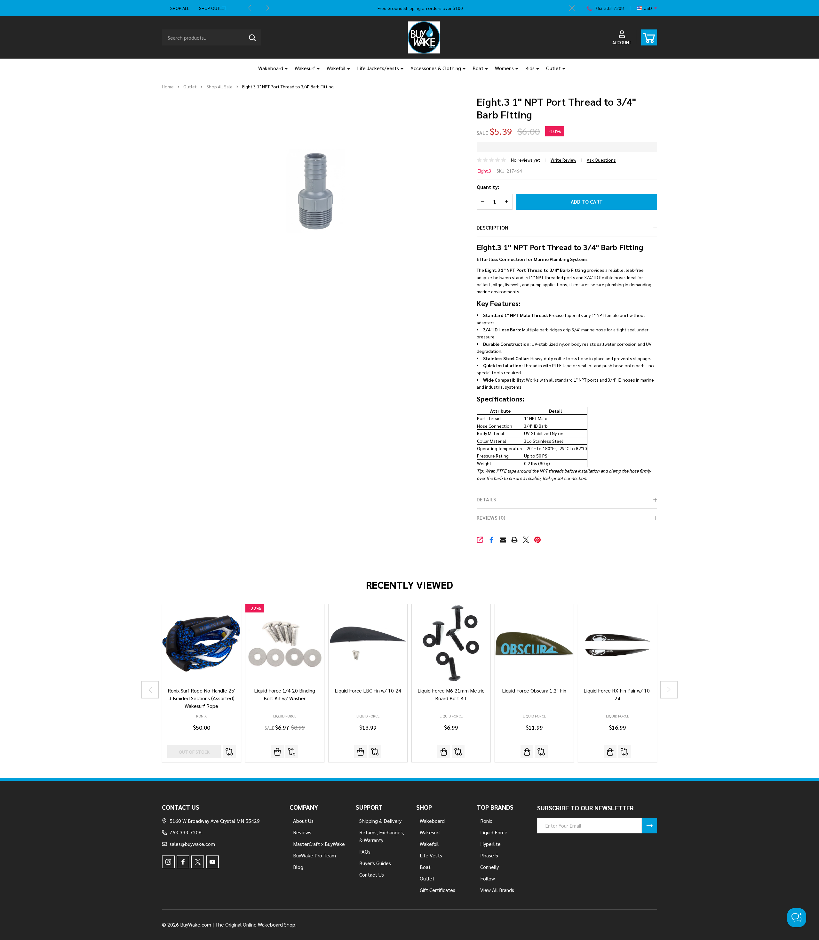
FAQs (364, 851)
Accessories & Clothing (435, 68)
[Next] (266, 8)
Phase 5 (489, 855)
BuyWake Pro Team (314, 855)
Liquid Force (284, 715)
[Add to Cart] (277, 751)
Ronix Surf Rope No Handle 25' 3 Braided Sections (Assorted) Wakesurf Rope (201, 698)
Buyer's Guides (375, 863)
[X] (526, 540)
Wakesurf (305, 68)
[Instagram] (168, 862)
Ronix (201, 715)
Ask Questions (601, 160)
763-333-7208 (186, 832)
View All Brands (497, 890)
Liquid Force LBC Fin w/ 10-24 (368, 690)
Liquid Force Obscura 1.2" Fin (534, 690)
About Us (303, 820)
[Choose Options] (360, 751)
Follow (487, 878)
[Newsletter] (649, 825)
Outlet (553, 68)
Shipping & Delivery (380, 820)
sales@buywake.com (192, 843)
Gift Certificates (437, 890)
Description (492, 227)
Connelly (489, 866)
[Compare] (229, 751)
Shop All (179, 8)
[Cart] (649, 37)
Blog (298, 866)
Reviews (302, 832)
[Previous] (251, 8)
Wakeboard (270, 68)
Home (168, 86)
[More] (284, 68)
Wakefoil (336, 68)
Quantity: (488, 187)
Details (486, 499)
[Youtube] (212, 862)
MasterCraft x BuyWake (319, 843)
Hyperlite (490, 843)
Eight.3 (484, 171)
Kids (530, 68)
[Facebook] (491, 540)
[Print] (514, 540)
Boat (478, 68)
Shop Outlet (212, 8)
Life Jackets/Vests (378, 68)
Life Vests (431, 855)
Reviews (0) (491, 517)
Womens (504, 68)
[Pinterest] (537, 540)
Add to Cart (587, 201)
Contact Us (371, 874)
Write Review (563, 160)
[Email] (503, 540)
